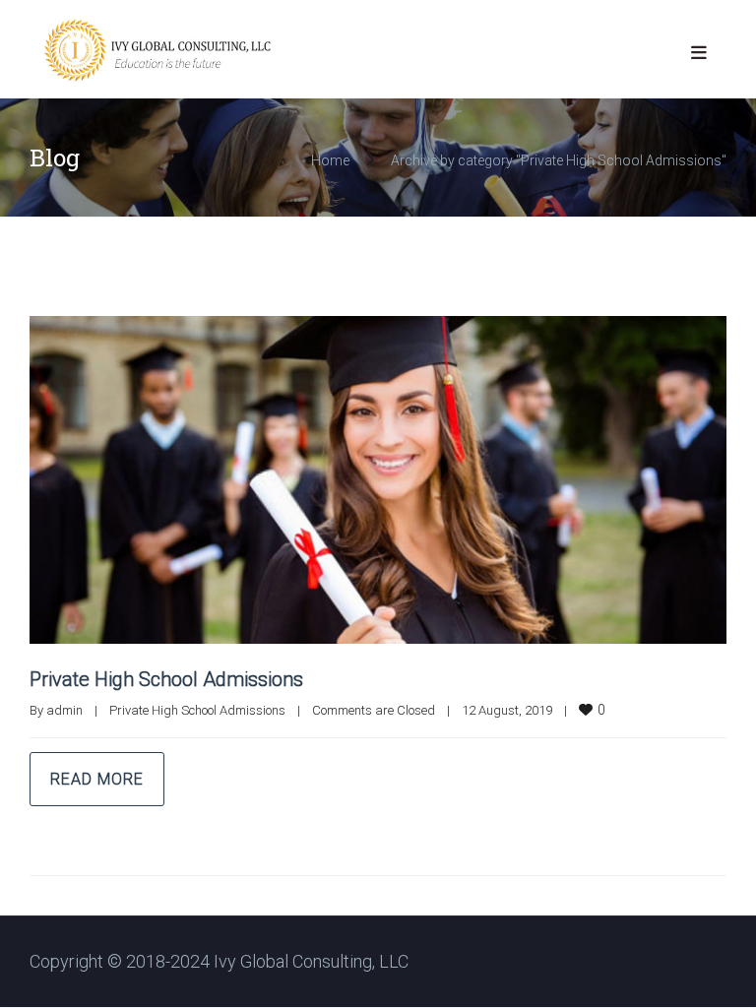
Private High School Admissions (166, 679)
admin (64, 710)
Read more (97, 779)
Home (330, 160)
